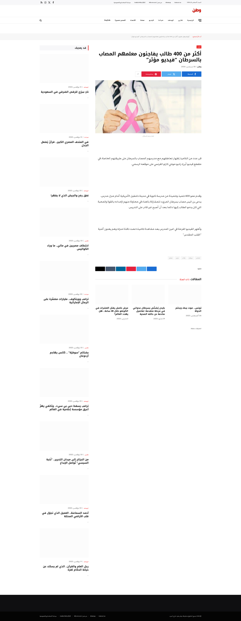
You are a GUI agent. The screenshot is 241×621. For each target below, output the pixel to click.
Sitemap (168, 2)
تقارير (180, 20)
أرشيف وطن (186, 37)
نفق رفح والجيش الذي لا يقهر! (70, 195)
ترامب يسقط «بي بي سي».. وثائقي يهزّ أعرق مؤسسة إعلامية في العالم (64, 407)
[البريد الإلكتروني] (211, 180)
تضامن (198, 258)
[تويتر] (211, 158)
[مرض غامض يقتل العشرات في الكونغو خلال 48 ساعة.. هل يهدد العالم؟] (111, 294)
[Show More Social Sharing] (138, 74)
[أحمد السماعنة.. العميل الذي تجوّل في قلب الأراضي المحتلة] (64, 489)
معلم (170, 258)
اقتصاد (133, 20)
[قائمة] (199, 20)
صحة (142, 20)
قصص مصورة (120, 20)
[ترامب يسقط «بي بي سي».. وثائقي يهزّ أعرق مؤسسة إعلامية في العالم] (64, 382)
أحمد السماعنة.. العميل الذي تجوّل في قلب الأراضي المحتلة (65, 514)
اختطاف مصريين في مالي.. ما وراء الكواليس (68, 247)
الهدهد (171, 20)
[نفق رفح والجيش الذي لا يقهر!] (64, 172)
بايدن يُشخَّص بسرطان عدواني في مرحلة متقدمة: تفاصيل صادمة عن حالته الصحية (149, 311)
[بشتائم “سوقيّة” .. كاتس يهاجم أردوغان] (64, 329)
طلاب (183, 258)
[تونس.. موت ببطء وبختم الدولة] (184, 294)
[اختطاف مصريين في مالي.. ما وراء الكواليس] (64, 222)
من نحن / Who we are (155, 2)
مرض (177, 258)
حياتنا (160, 20)
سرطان (191, 258)
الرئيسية (190, 20)
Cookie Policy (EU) (139, 2)
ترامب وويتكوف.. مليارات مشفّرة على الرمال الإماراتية (66, 300)
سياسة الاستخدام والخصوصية (122, 2)
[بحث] (41, 20)
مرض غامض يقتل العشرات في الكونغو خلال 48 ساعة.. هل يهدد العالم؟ (112, 311)
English (107, 20)
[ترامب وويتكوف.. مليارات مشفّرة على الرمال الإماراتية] (64, 275)
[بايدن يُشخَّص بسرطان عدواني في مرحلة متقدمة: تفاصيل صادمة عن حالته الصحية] (148, 294)
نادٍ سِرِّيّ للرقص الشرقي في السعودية (65, 92)
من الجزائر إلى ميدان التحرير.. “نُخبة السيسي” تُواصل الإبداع (67, 461)
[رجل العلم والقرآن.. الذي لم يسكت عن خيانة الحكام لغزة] (64, 543)
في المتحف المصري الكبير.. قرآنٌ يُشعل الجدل (65, 143)
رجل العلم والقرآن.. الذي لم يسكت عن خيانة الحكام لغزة (66, 568)
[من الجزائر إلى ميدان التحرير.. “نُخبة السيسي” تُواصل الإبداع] (64, 436)
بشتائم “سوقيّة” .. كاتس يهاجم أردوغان (69, 354)
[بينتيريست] (211, 173)
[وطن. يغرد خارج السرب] (196, 11)
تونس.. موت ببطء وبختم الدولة (188, 309)
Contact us (177, 2)
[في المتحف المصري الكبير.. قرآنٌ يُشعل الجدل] (64, 118)
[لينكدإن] (211, 165)
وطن (199, 66)
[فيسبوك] (211, 151)
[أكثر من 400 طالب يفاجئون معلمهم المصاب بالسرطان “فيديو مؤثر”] (148, 106)
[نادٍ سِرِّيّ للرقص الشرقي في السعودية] (64, 68)
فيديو (151, 20)
